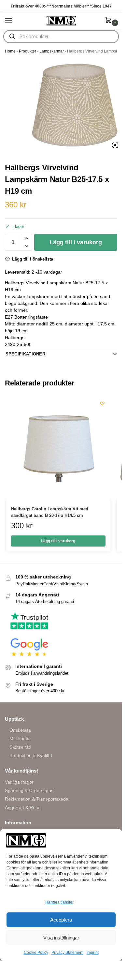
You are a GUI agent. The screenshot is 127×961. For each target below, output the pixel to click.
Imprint (93, 952)
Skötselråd (20, 747)
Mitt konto (19, 738)
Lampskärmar (51, 51)
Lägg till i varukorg (75, 242)
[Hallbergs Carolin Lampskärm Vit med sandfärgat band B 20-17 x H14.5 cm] (58, 447)
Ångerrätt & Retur (23, 807)
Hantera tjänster (59, 902)
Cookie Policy (36, 952)
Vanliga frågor (19, 782)
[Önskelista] (102, 403)
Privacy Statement (67, 952)
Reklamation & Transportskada (36, 799)
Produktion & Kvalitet (30, 755)
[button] (109, 21)
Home (10, 51)
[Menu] (14, 20)
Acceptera (61, 920)
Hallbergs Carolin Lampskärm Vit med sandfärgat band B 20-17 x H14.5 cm (49, 512)
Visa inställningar (61, 937)
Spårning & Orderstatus (29, 790)
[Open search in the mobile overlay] (61, 36)
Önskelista (20, 730)
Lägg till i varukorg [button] (58, 541)
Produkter (27, 51)
